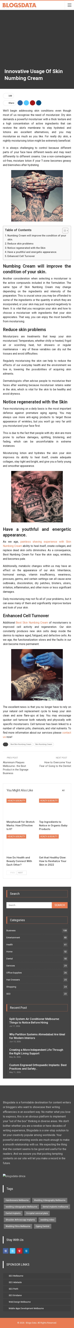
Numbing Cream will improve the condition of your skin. (36, 237)
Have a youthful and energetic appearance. (32, 252)
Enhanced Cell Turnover (21, 256)
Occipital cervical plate (37, 1213)
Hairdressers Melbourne (17, 1200)
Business (10, 930)
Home (9, 951)
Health (9, 944)
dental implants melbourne (55, 1207)
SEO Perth (13, 1289)
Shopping (11, 986)
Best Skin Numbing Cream (32, 622)
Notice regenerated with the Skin (26, 248)
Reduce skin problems (20, 243)
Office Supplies (14, 972)
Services (10, 965)
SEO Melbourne (16, 1276)
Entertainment (13, 937)
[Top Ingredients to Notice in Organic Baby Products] (53, 808)
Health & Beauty (16, 800)
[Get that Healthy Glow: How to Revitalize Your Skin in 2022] (53, 844)
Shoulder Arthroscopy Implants (20, 1220)
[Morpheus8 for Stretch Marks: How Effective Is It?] (21, 808)
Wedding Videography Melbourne (49, 1200)
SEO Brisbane (15, 1295)
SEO (8, 993)
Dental (9, 958)
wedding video (47, 1220)
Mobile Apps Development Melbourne (26, 1308)
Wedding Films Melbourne (18, 1226)
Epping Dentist (42, 1226)
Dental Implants (13, 1213)
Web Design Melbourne (20, 1302)
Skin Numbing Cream (43, 744)
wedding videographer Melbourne (21, 1207)
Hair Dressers (13, 979)
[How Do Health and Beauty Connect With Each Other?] (21, 844)
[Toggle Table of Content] (63, 231)
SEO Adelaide (15, 1282)
